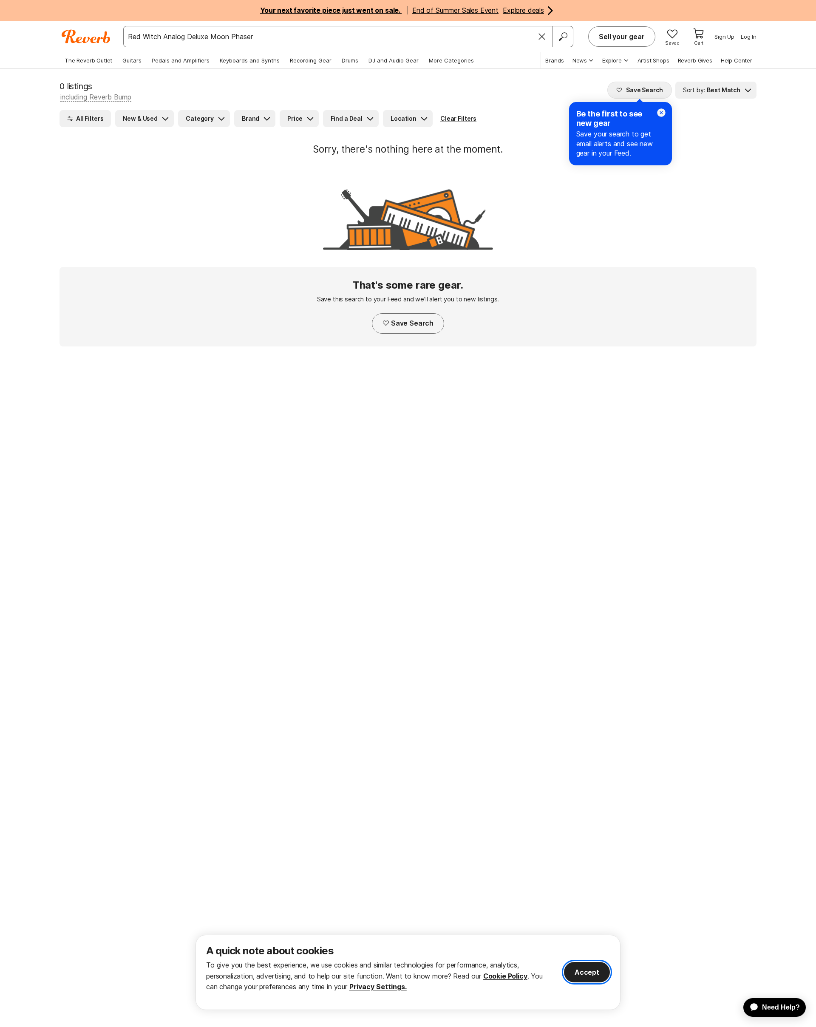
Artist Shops (653, 60)
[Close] (541, 36)
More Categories (451, 60)
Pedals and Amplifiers (181, 60)
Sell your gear (622, 36)
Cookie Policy (505, 976)
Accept (587, 972)
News (579, 60)
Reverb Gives (695, 60)
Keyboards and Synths (250, 60)
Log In (748, 36)
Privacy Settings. (378, 986)
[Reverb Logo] (86, 36)
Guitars (132, 60)
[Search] (562, 36)
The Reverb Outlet (88, 60)
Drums (350, 60)
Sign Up (724, 36)
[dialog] (408, 972)
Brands (554, 60)
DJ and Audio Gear (393, 60)
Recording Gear (311, 60)
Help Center (736, 60)
